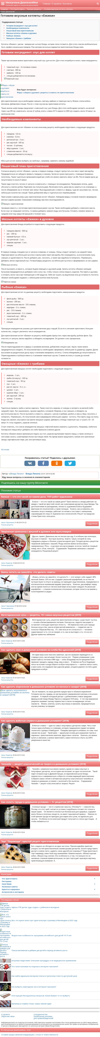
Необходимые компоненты (17, 28)
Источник (5, 450)
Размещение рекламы (43, 1016)
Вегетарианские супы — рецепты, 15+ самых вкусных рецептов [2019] (41, 614)
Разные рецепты (7, 525)
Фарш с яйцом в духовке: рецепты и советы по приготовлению (45, 93)
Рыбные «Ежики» (13, 36)
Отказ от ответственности (47, 1034)
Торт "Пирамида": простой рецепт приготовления (30, 841)
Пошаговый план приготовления (20, 31)
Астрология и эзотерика (13, 892)
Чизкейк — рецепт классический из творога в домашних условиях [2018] (43, 764)
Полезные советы (10, 887)
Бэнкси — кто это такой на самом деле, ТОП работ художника (36, 496)
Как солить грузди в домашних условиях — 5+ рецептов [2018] (37, 802)
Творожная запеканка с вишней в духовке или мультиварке (36, 531)
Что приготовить (9, 878)
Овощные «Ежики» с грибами (18, 38)
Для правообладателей (43, 1018)
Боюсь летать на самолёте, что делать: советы (28, 572)
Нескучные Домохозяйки (22, 2)
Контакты (67, 3)
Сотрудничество (40, 1014)
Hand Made (6, 884)
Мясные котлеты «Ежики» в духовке (21, 33)
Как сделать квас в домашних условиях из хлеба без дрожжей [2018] (41, 649)
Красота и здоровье (11, 889)
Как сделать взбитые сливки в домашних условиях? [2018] (35, 720)
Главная (46, 3)
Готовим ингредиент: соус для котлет (21, 26)
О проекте (56, 3)
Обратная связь (8, 1016)
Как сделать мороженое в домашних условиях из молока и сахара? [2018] (43, 686)
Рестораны (6, 881)
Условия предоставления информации (17, 1034)
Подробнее (92, 523)
